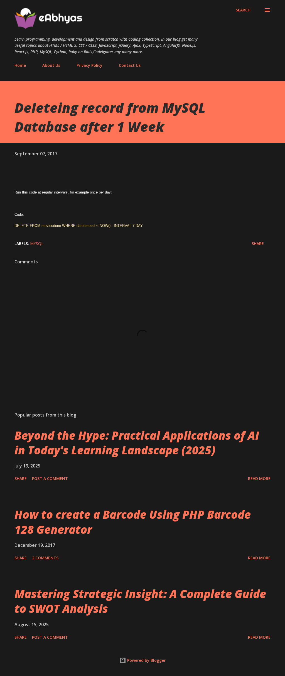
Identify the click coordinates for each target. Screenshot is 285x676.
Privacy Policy (89, 65)
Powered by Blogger (146, 660)
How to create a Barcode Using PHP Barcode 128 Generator (132, 522)
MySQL (36, 243)
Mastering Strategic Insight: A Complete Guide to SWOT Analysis (140, 601)
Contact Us (130, 65)
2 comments (45, 557)
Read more (259, 478)
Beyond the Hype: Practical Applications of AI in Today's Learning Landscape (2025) (136, 443)
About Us (51, 65)
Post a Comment (50, 478)
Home (20, 65)
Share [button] (258, 243)
